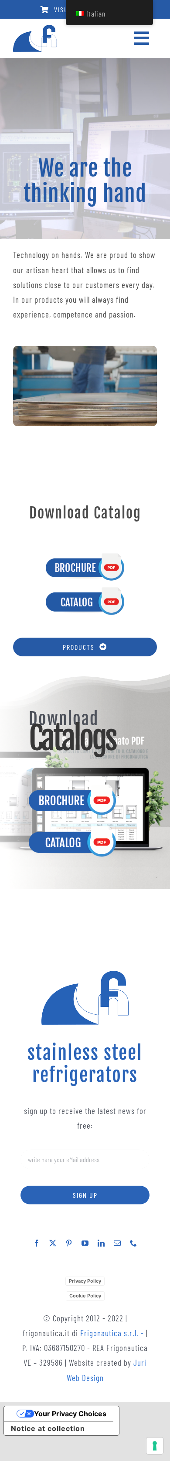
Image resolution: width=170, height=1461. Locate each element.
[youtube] (85, 1243)
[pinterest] (69, 1243)
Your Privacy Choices (70, 1413)
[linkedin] (101, 1243)
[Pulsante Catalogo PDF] (85, 590)
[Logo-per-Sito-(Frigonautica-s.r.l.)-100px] (35, 29)
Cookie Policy (85, 1296)
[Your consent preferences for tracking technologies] (154, 1446)
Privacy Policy (85, 1281)
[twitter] (53, 1243)
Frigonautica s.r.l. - (113, 1333)
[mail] (117, 1243)
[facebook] (37, 1243)
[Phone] (133, 1243)
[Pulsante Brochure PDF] (85, 556)
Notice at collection (48, 1428)
